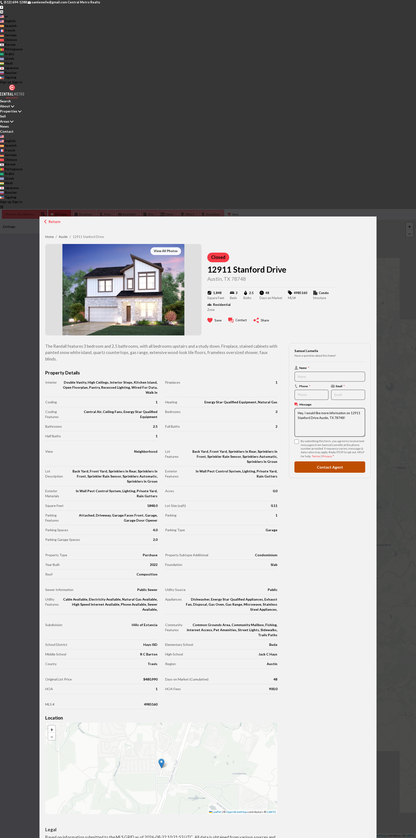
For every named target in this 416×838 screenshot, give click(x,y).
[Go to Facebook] (1, 7)
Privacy (327, 456)
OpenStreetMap (236, 812)
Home (49, 237)
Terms (316, 456)
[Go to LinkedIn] (1, 11)
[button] (161, 763)
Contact (6, 131)
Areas (4, 121)
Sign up (5, 82)
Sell (3, 116)
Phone (304, 386)
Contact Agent (330, 467)
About (5, 106)
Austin (63, 237)
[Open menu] (1, 206)
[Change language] (4, 16)
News (4, 126)
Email (340, 386)
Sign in (17, 82)
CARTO (271, 812)
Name (304, 367)
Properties (8, 111)
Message (305, 404)
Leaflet (216, 812)
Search (5, 101)
